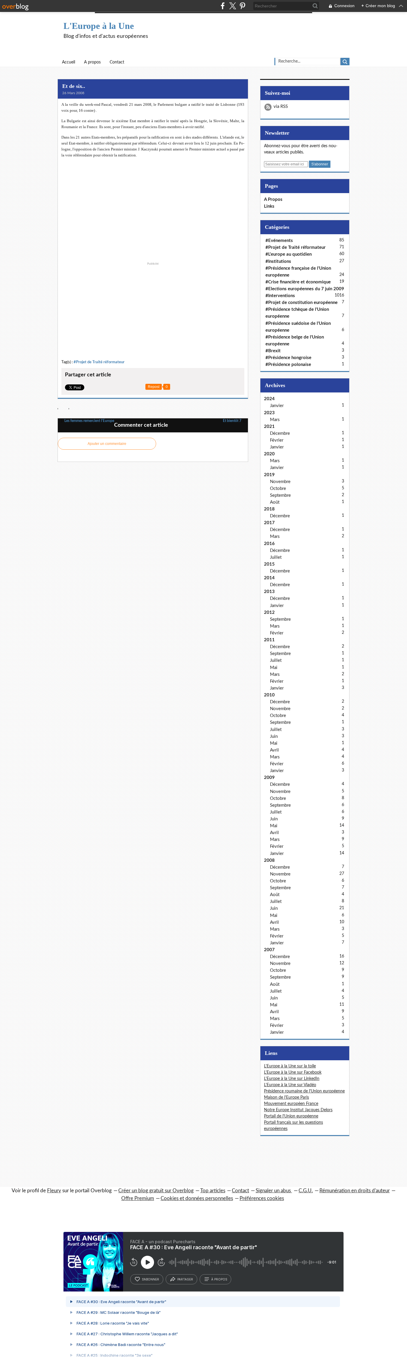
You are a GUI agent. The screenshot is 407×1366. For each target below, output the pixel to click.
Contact (117, 62)
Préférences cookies (262, 1198)
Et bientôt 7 (232, 421)
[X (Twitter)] (232, 5)
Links (269, 206)
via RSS (281, 106)
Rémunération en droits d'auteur (354, 1190)
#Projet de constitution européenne (301, 302)
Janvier (277, 405)
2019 (269, 475)
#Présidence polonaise (288, 364)
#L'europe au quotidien (288, 254)
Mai (273, 667)
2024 (269, 399)
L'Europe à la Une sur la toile (290, 1066)
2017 (269, 523)
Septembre (280, 495)
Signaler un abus (274, 1190)
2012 (269, 612)
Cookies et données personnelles (197, 1198)
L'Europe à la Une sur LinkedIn (291, 1079)
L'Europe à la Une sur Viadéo (290, 1085)
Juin (274, 736)
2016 (269, 543)
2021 (269, 426)
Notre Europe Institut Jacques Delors (298, 1110)
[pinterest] (242, 5)
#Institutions (278, 261)
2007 (269, 950)
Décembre (280, 433)
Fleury (54, 1190)
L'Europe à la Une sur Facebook (292, 1072)
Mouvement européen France (291, 1104)
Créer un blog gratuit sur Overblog (156, 1190)
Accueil (68, 62)
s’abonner (150, 1279)
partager (185, 1279)
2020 (269, 454)
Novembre (280, 481)
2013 (269, 591)
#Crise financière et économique (298, 282)
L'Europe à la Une (98, 26)
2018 (269, 509)
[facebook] (222, 5)
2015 (269, 564)
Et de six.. (73, 86)
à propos (219, 1279)
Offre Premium (137, 1198)
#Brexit (273, 351)
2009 (269, 777)
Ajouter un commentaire (107, 444)
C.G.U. (306, 1190)
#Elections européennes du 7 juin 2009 (304, 289)
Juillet (276, 557)
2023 (269, 413)
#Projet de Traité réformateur (99, 362)
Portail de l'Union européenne (291, 1116)
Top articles (212, 1190)
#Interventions (280, 296)
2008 (269, 860)
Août (274, 502)
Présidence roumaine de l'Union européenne (304, 1091)
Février (276, 440)
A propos (92, 62)
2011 (269, 640)
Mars (275, 419)
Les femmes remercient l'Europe (88, 421)
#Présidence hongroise (288, 358)
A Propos (273, 199)
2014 (269, 578)
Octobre (278, 488)
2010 (269, 695)
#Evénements (279, 240)
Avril (274, 750)
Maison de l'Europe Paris (286, 1097)
